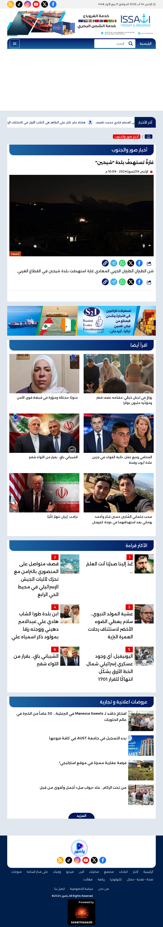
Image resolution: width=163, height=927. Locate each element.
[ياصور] (148, 136)
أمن (81, 872)
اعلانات (123, 872)
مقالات (88, 879)
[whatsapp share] (122, 263)
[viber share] (113, 263)
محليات (94, 872)
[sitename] (79, 848)
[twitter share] (130, 263)
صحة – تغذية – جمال (140, 879)
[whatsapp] (105, 263)
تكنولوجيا (116, 879)
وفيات (57, 872)
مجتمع (109, 872)
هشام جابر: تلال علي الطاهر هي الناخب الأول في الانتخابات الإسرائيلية (63, 122)
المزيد (81, 816)
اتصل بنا (59, 889)
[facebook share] (139, 263)
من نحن (103, 889)
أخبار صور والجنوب (127, 136)
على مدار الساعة (37, 872)
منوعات (16, 872)
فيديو (70, 872)
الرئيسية (146, 44)
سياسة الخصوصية (81, 889)
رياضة (101, 879)
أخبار (135, 872)
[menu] (15, 43)
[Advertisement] (81, 81)
